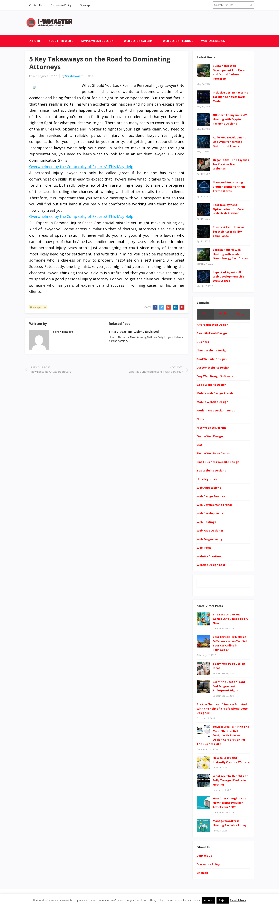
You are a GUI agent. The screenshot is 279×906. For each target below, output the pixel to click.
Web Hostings (206, 522)
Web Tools (204, 547)
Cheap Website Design (212, 350)
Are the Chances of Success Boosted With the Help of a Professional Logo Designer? (222, 708)
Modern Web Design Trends (216, 410)
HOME (36, 41)
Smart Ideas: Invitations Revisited (134, 331)
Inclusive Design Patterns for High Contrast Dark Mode (230, 97)
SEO (199, 445)
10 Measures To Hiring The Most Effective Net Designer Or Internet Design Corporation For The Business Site (223, 735)
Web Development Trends (214, 505)
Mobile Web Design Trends (215, 393)
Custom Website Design (213, 367)
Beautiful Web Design (212, 333)
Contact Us (35, 5)
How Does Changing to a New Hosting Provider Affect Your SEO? (230, 803)
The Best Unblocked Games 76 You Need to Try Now (230, 619)
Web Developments (210, 513)
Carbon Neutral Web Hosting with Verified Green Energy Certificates (230, 254)
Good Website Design (212, 385)
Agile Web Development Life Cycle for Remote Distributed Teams (229, 142)
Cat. (206, 313)
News (200, 419)
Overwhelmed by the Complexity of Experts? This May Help (81, 166)
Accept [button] (208, 900)
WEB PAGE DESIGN (213, 41)
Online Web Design (210, 436)
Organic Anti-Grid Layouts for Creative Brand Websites (231, 164)
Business (203, 342)
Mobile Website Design (212, 402)
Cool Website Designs (212, 359)
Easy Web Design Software (215, 376)
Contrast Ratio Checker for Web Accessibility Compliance (229, 231)
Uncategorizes (38, 307)
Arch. (223, 313)
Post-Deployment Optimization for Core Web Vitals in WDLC (228, 209)
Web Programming (209, 539)
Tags (240, 314)
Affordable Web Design (212, 325)
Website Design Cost (211, 565)
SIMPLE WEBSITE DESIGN (97, 41)
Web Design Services (211, 496)
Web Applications (209, 487)
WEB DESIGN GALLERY (138, 41)
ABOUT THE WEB (60, 41)
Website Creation (209, 556)
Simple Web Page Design (213, 453)
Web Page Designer (210, 530)
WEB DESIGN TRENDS (177, 41)
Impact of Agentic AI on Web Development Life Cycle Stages (229, 276)
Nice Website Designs (211, 427)
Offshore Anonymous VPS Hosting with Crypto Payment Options (230, 119)
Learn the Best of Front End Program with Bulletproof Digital (229, 686)
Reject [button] (223, 900)
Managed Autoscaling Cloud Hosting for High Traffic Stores (229, 187)
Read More (238, 900)
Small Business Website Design (218, 462)
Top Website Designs (211, 470)
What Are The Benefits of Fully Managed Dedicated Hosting (230, 780)
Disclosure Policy (61, 5)
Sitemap (85, 5)
